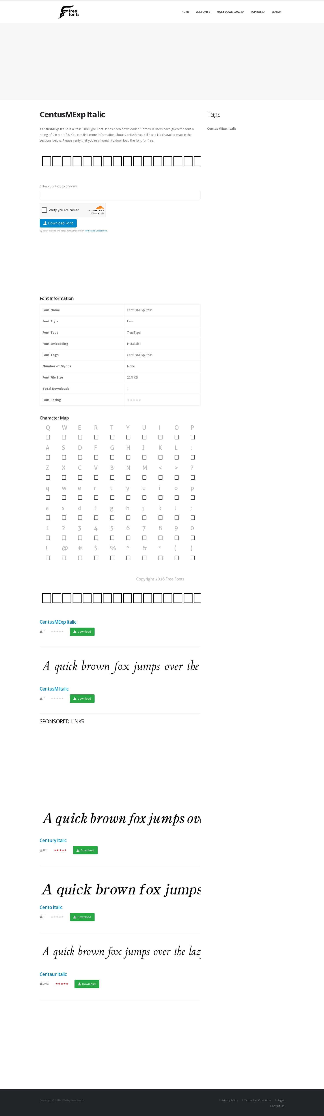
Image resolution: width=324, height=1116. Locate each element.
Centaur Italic (53, 974)
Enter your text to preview (58, 186)
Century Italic (53, 840)
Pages (280, 1100)
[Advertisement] (120, 264)
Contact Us (277, 1106)
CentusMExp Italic (58, 622)
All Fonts (203, 12)
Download (84, 632)
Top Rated (257, 12)
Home (185, 12)
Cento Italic (51, 907)
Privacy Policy (230, 1100)
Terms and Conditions (95, 230)
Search (276, 12)
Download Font (60, 223)
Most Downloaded (230, 12)
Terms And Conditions (257, 1100)
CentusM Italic (54, 689)
